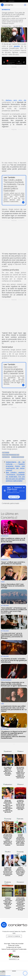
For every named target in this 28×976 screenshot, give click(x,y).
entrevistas (6, 457)
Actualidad (6, 452)
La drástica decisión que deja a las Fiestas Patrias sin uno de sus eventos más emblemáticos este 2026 (20, 805)
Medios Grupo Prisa (14, 959)
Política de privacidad (17, 943)
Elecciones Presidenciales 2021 (11, 455)
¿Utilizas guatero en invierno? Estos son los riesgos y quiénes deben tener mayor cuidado (20, 871)
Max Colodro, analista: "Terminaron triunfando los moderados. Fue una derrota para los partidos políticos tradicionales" (15, 476)
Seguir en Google (14, 497)
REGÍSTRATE (11, 1)
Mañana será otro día (18, 457)
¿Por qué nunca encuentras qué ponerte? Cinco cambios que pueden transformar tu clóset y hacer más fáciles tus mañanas (7, 840)
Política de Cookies (13, 945)
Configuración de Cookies (13, 947)
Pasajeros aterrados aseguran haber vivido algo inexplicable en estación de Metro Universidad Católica (7, 903)
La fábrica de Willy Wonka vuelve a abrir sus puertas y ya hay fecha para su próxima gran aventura (7, 871)
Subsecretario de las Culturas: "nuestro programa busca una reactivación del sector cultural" (15, 466)
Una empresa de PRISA (14, 955)
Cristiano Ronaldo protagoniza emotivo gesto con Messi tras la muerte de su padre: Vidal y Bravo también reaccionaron (20, 840)
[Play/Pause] (25, 973)
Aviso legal (7, 943)
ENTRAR (4, 1)
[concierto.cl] (7, 5)
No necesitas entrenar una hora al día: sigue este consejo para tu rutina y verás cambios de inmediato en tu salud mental (20, 772)
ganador (17, 46)
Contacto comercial (14, 936)
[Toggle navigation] (25, 5)
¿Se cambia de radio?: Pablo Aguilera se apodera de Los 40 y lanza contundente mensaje (7, 771)
